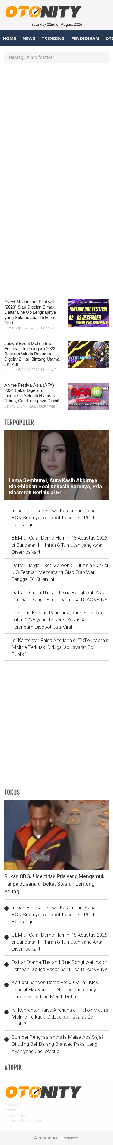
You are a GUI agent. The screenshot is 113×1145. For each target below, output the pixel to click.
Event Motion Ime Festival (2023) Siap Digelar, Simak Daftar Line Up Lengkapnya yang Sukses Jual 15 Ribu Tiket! (30, 312)
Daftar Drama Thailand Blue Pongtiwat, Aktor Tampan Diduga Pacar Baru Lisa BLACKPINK (60, 596)
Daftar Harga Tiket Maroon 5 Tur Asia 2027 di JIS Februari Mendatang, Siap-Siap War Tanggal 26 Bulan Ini (60, 572)
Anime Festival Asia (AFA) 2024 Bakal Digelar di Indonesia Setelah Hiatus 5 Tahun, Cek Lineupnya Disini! (31, 393)
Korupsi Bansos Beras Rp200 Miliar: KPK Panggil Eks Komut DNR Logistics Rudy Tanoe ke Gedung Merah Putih (55, 989)
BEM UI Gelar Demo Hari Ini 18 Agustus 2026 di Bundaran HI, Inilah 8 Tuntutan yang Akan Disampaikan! (59, 545)
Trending (53, 38)
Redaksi (11, 1104)
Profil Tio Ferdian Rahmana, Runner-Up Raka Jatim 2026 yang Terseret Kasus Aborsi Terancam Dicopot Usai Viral (58, 620)
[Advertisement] (56, 125)
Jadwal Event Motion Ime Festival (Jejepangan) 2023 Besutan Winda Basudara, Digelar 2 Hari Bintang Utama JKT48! (31, 354)
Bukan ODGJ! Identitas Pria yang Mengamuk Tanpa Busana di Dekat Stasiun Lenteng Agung (54, 883)
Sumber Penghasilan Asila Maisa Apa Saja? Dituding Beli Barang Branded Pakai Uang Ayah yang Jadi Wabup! (58, 1044)
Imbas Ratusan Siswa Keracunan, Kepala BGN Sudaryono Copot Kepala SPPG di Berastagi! (55, 518)
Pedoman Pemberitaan (23, 1120)
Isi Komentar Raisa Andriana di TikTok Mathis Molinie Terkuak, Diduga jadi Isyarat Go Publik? (60, 647)
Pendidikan (85, 38)
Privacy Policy (15, 1115)
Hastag (16, 57)
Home (9, 38)
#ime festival (40, 57)
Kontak (10, 1110)
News (29, 38)
